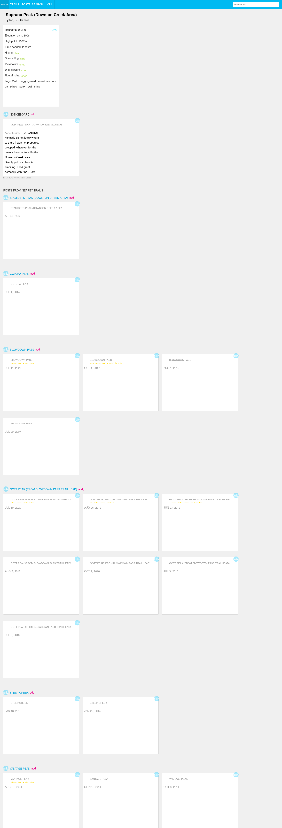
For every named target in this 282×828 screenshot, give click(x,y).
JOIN (49, 4)
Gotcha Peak (19, 273)
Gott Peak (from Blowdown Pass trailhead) (43, 489)
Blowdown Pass (22, 349)
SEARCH (37, 4)
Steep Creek (19, 692)
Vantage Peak (20, 768)
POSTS (26, 4)
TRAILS (14, 4)
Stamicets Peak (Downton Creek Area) (39, 198)
